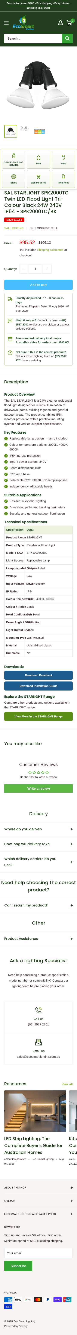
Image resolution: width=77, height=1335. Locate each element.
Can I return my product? (26, 905)
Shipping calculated (50, 249)
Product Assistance (21, 938)
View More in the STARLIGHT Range (38, 716)
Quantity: (10, 269)
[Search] (67, 38)
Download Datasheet (38, 675)
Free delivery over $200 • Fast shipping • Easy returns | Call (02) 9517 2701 (38, 5)
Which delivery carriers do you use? (30, 861)
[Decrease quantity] (24, 268)
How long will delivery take (27, 844)
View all (67, 1084)
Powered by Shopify (16, 1326)
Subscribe (18, 1266)
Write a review (38, 788)
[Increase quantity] (46, 268)
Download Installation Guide (38, 686)
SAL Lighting (14, 228)
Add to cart (38, 285)
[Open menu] (6, 23)
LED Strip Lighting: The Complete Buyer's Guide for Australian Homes (33, 1145)
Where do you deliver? (23, 829)
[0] (69, 22)
